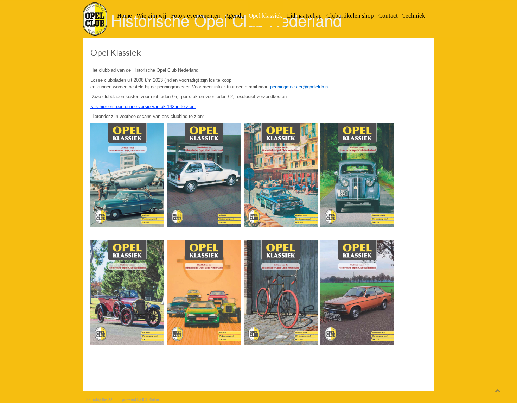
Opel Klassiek (115, 52)
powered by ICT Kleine (140, 399)
